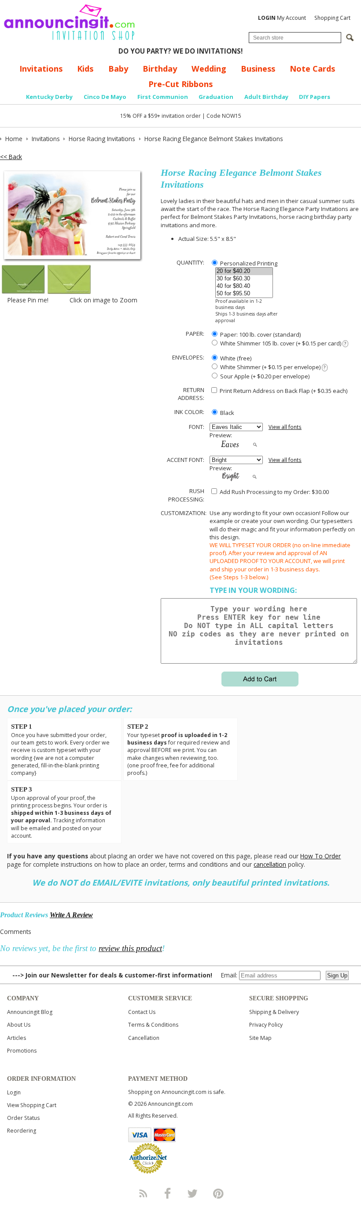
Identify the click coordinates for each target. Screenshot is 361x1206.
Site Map (260, 1038)
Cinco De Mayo (105, 97)
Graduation (216, 97)
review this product (130, 948)
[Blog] (142, 1193)
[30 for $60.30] (244, 279)
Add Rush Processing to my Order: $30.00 (273, 492)
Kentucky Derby (49, 97)
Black (226, 413)
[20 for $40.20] (244, 271)
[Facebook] (167, 1193)
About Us (18, 1024)
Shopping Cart (332, 18)
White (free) (235, 358)
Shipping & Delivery (274, 1012)
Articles (16, 1038)
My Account (282, 18)
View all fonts (285, 427)
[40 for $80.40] (244, 286)
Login (14, 1092)
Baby (118, 68)
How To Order (320, 856)
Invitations (41, 68)
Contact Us (141, 1012)
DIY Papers (314, 97)
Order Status (23, 1118)
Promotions (22, 1050)
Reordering (21, 1130)
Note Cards (312, 68)
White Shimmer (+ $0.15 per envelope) (272, 367)
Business (258, 68)
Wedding (209, 68)
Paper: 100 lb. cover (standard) (260, 334)
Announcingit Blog (29, 1012)
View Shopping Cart (31, 1105)
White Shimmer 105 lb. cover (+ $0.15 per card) (282, 343)
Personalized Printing (248, 263)
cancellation (270, 864)
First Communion (162, 97)
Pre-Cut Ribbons (180, 84)
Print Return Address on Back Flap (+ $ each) (282, 391)
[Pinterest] (218, 1193)
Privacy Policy (266, 1024)
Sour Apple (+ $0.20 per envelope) (264, 376)
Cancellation (143, 1038)
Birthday (160, 68)
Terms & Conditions (153, 1024)
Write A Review (71, 915)
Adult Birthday (266, 97)
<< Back (11, 157)
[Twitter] (193, 1193)
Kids (85, 68)
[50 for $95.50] (244, 294)
